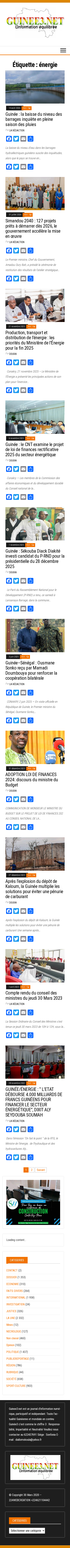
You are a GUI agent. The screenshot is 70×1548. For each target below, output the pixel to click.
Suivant (41, 1170)
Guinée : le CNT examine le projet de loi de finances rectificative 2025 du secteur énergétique (34, 449)
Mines (9, 1325)
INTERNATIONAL (15, 1297)
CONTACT (12, 1270)
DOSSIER (11, 1277)
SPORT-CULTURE (15, 1386)
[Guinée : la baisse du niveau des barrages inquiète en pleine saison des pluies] (35, 86)
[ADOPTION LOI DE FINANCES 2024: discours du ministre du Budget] (35, 747)
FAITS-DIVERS (14, 1291)
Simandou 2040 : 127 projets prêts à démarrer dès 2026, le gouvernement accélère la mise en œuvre (32, 228)
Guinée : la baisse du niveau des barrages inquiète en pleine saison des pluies (33, 119)
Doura (13, 353)
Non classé (12, 1338)
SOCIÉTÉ (11, 1379)
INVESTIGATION (15, 1304)
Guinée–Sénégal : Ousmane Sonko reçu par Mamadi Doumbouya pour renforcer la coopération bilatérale (31, 670)
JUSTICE (11, 1311)
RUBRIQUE (12, 1372)
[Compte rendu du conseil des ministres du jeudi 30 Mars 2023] (35, 965)
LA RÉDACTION (16, 130)
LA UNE (10, 1318)
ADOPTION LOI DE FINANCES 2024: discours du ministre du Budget (31, 779)
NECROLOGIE (13, 1331)
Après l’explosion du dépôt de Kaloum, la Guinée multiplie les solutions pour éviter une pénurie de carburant (34, 889)
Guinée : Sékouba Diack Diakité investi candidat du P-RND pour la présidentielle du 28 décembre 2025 (35, 558)
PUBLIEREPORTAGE (17, 1358)
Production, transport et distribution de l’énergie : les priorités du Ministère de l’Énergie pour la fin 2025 (34, 340)
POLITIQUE (12, 1352)
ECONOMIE (12, 1284)
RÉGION (10, 1365)
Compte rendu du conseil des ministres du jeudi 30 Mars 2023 (33, 995)
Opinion (10, 1345)
